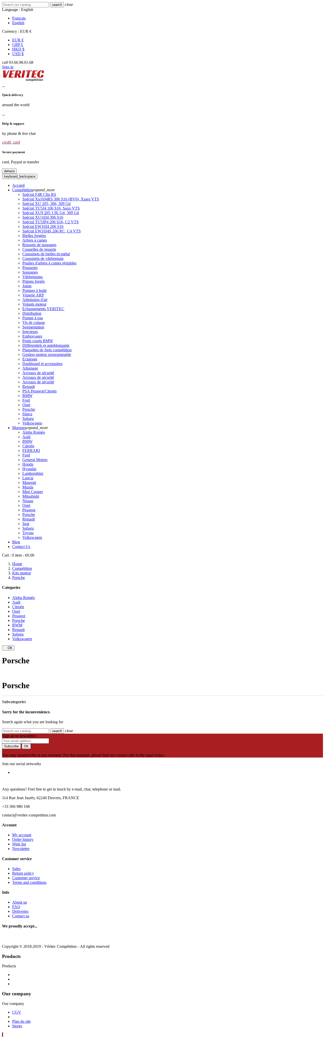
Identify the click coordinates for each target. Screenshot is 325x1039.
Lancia (27, 478)
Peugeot (28, 510)
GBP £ (17, 44)
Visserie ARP (33, 295)
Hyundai (29, 469)
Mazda (27, 487)
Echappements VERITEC (43, 309)
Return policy (23, 873)
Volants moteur (34, 304)
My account (21, 835)
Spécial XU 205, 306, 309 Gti (46, 203)
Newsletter (20, 848)
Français (19, 18)
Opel (26, 405)
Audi (26, 437)
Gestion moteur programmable (46, 354)
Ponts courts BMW (37, 341)
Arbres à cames (34, 240)
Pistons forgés (33, 281)
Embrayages (32, 336)
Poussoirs (30, 267)
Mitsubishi (30, 496)
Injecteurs (30, 331)
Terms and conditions (29, 882)
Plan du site (21, 1021)
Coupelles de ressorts (39, 249)
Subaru (28, 418)
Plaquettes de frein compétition (47, 350)
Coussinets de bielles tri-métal (46, 254)
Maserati (29, 482)
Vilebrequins (32, 277)
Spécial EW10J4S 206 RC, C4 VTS (51, 231)
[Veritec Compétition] (23, 80)
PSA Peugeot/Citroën (39, 391)
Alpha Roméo (33, 432)
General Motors (34, 460)
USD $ (18, 54)
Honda (27, 464)
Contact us (20, 916)
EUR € (18, 40)
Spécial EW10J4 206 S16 (42, 226)
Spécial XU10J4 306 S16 (42, 217)
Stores (17, 1026)
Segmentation (33, 327)
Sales (16, 869)
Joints (26, 286)
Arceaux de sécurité (38, 373)
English (18, 23)
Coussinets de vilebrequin (42, 258)
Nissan (27, 501)
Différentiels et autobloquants (45, 345)
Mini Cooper (32, 492)
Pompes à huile (34, 290)
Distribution (31, 313)
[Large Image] (46, 938)
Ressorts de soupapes (39, 245)
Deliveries (20, 911)
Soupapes (30, 272)
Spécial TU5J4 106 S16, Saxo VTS (51, 208)
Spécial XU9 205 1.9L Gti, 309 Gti (50, 213)
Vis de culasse (33, 322)
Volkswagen (32, 423)
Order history (23, 839)
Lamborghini (32, 473)
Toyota (28, 533)
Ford (26, 400)
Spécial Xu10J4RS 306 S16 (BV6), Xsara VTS (60, 199)
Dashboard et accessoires (42, 363)
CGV (16, 1012)
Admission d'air (34, 299)
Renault (28, 386)
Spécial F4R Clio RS (39, 194)
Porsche (28, 409)
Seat (25, 524)
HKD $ (18, 49)
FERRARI (31, 450)
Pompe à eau (32, 318)
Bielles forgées (34, 235)
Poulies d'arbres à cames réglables (49, 263)
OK (8, 648)
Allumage (30, 368)
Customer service (26, 878)
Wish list (19, 844)
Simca (27, 414)
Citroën (28, 446)
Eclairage (29, 359)
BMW (27, 395)
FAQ (16, 907)
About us (19, 902)
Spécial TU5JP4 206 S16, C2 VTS (50, 222)
